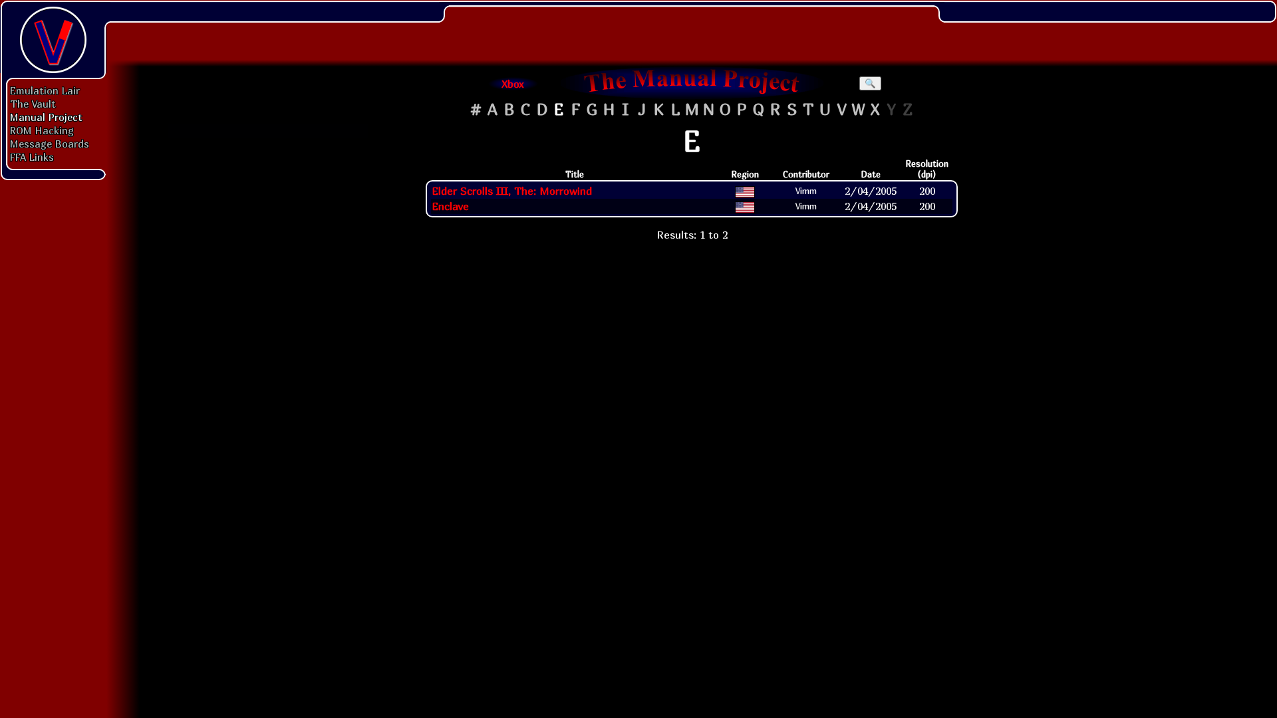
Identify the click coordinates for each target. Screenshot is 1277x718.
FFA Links (32, 157)
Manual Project (46, 117)
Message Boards (49, 144)
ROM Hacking (42, 130)
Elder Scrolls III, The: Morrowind (512, 190)
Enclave (450, 206)
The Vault (33, 104)
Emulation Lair (45, 90)
